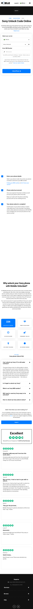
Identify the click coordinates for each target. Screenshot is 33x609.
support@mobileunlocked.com (17, 582)
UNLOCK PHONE (16, 18)
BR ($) (23, 3)
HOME (10, 18)
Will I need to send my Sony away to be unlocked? (14, 394)
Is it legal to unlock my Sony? (11, 383)
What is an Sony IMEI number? (12, 388)
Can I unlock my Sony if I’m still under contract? (14, 363)
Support (16, 422)
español (16, 3)
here (11, 415)
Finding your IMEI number (13, 183)
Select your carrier (7, 36)
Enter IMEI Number (7, 48)
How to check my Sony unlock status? (14, 400)
